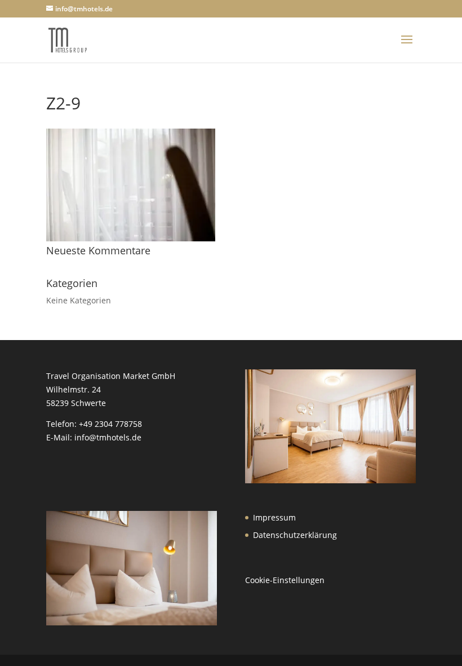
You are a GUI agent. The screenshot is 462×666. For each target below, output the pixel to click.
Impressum (274, 517)
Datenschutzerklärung (295, 535)
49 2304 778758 (112, 423)
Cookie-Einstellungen (285, 580)
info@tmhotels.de (107, 437)
